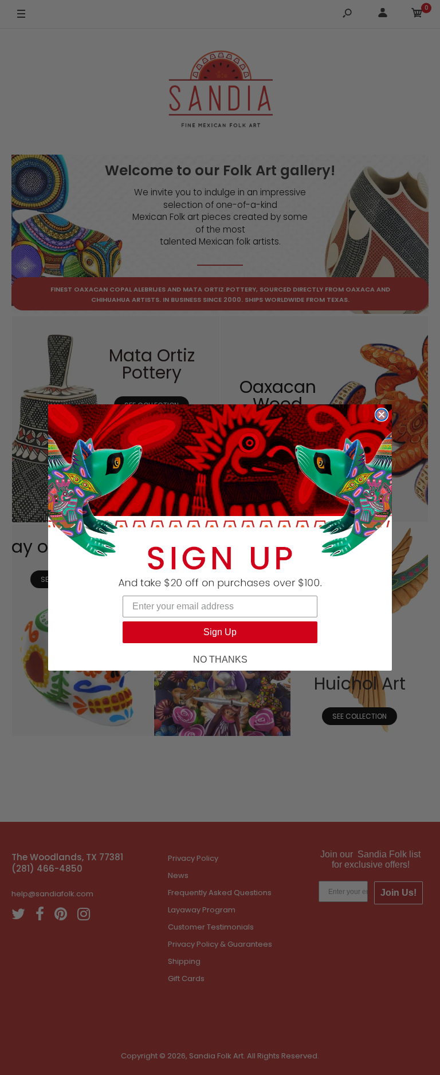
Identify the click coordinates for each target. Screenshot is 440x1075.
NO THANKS (220, 659)
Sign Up (220, 632)
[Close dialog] (381, 414)
